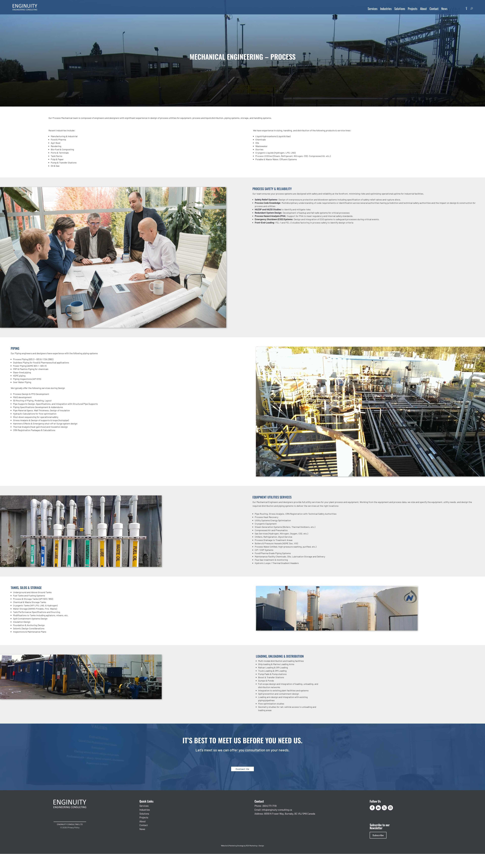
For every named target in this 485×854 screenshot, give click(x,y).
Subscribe (378, 835)
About (423, 8)
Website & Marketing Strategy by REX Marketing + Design (242, 846)
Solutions (399, 8)
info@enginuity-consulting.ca (277, 809)
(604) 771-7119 (269, 805)
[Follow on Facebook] (372, 807)
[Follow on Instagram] (390, 807)
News (444, 8)
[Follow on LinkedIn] (378, 807)
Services (372, 8)
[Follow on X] (384, 807)
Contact (434, 8)
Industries (386, 8)
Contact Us (242, 769)
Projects (412, 8)
